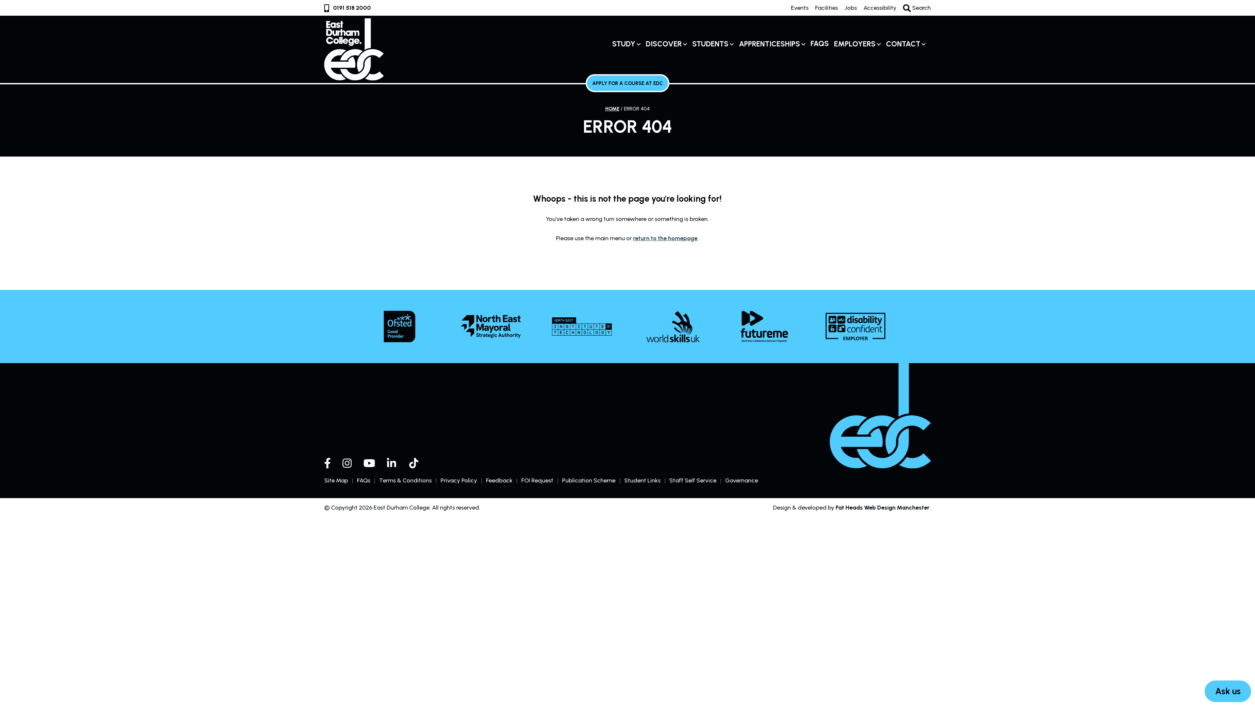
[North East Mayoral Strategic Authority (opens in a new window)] (491, 326)
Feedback (499, 480)
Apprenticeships (769, 44)
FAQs (820, 43)
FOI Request (537, 480)
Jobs (851, 7)
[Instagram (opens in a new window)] (347, 463)
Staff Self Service (692, 480)
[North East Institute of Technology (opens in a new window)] (582, 326)
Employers (855, 44)
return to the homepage (665, 238)
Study (623, 44)
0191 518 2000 (352, 7)
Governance (741, 480)
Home (612, 109)
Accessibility (879, 7)
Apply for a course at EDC (627, 83)
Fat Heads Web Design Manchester (882, 507)
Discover (664, 44)
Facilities (826, 7)
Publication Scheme (588, 480)
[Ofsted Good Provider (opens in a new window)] (399, 326)
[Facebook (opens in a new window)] (327, 463)
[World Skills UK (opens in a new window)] (673, 326)
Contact (903, 44)
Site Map (336, 480)
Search (921, 7)
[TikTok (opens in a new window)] (414, 463)
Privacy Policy (459, 480)
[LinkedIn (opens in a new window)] (392, 463)
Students (710, 44)
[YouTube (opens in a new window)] (369, 463)
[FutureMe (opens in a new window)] (764, 326)
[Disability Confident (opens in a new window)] (855, 326)
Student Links (642, 480)
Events (800, 7)
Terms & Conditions (405, 480)
